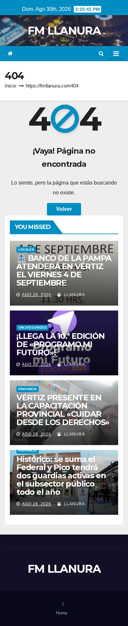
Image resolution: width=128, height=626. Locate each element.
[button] (101, 53)
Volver (64, 209)
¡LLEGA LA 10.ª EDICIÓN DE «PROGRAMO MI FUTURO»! (60, 344)
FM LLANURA (64, 31)
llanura (74, 294)
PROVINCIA (27, 389)
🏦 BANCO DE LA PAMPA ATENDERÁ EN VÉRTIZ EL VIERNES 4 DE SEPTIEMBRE (63, 270)
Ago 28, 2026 (36, 294)
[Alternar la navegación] (116, 54)
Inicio (10, 85)
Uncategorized (32, 327)
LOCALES (26, 249)
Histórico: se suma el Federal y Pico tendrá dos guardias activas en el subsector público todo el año (61, 475)
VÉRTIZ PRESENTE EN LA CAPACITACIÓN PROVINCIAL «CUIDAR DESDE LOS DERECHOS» (62, 410)
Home (61, 613)
